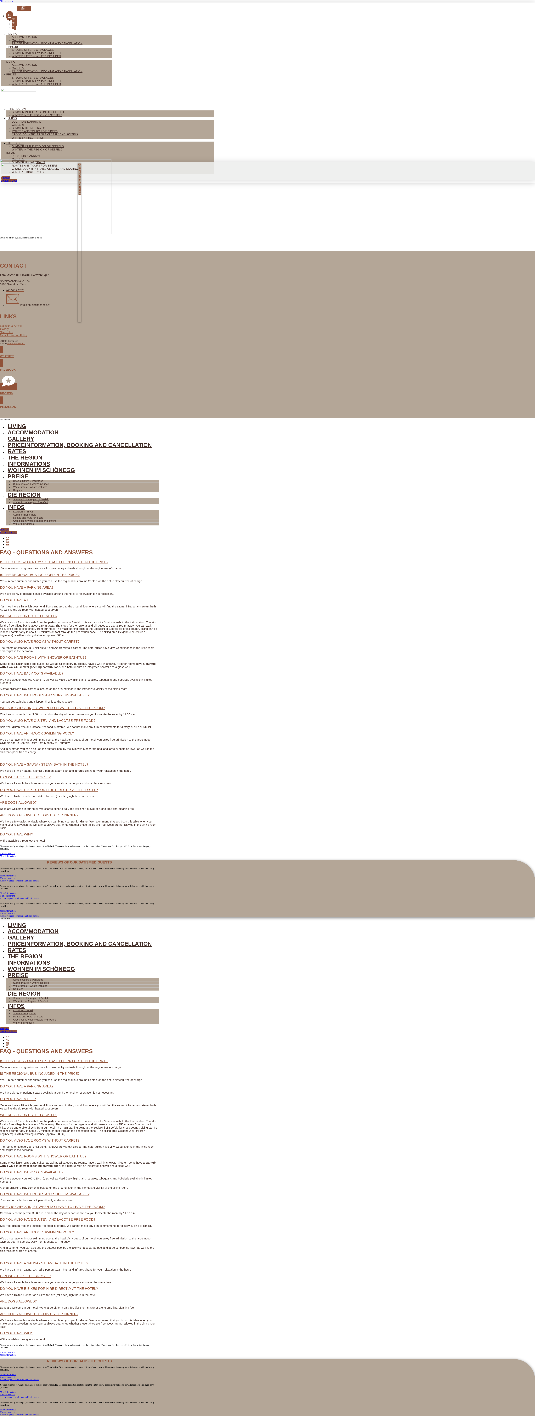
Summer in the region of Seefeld (38, 112)
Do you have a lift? (18, 600)
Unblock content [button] (7, 853)
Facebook (8, 369)
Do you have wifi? (16, 834)
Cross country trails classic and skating (45, 134)
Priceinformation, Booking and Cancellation (47, 43)
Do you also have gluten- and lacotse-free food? (47, 721)
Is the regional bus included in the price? (40, 575)
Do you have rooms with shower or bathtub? (43, 657)
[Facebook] (1, 363)
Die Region (24, 495)
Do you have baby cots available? (31, 673)
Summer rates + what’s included (37, 53)
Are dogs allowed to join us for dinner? (39, 815)
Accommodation (24, 36)
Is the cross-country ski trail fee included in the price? (54, 562)
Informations (29, 464)
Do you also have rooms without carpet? (39, 641)
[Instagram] (1, 400)
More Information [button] (8, 856)
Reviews (6, 393)
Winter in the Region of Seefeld (37, 115)
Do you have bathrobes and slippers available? (44, 695)
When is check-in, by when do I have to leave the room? (52, 708)
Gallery (18, 40)
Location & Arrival (26, 121)
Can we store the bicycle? (25, 777)
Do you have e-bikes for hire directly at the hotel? (49, 790)
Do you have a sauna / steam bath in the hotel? (44, 764)
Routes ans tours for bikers (35, 131)
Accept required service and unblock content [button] (19, 881)
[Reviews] (8, 386)
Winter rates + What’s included (36, 56)
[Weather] (1, 349)
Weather (7, 356)
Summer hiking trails (28, 128)
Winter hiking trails (28, 137)
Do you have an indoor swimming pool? (37, 733)
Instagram (8, 406)
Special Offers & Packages (33, 49)
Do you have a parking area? (26, 587)
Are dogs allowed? (18, 802)
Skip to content (6, 1)
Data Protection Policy (13, 335)
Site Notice (6, 332)
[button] (79, 419)
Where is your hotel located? (28, 616)
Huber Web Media (16, 343)
